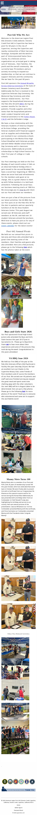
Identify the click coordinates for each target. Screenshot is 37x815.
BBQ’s (22, 104)
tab (7, 344)
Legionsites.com (20, 813)
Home (18, 805)
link (25, 247)
